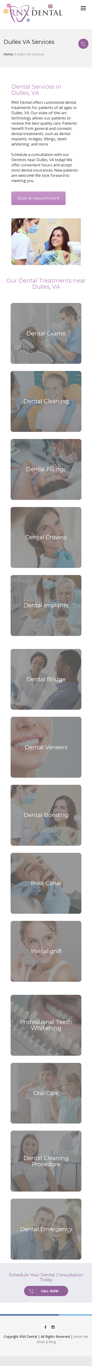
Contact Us (83, 44)
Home (8, 54)
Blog (52, 1341)
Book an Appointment (38, 198)
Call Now (50, 1291)
